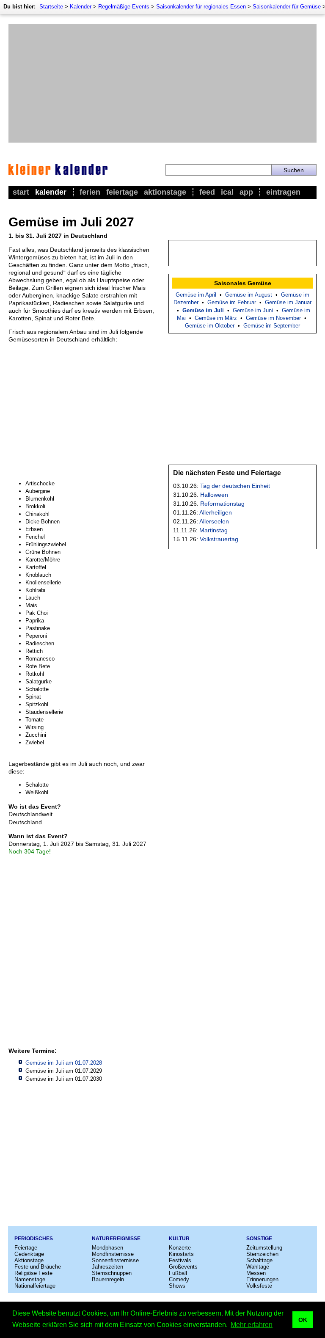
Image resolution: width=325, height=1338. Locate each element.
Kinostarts (181, 1254)
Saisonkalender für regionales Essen (201, 6)
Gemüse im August (248, 295)
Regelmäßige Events (123, 6)
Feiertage (122, 192)
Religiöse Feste (33, 1273)
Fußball (178, 1273)
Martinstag (213, 530)
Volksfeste (259, 1286)
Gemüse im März (216, 318)
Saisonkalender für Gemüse (287, 6)
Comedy (179, 1279)
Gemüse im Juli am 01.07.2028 (63, 1063)
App (246, 192)
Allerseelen (214, 521)
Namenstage (29, 1279)
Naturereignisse (116, 1239)
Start (21, 192)
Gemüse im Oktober (209, 325)
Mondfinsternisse (113, 1254)
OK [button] (302, 1319)
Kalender (80, 6)
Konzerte (180, 1247)
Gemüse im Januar (288, 302)
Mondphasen (107, 1247)
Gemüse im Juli (203, 310)
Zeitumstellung (264, 1247)
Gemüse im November (273, 318)
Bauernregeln (108, 1279)
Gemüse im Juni (253, 310)
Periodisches (33, 1239)
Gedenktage (29, 1254)
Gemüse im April (196, 295)
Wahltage (257, 1267)
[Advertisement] (162, 83)
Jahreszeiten (107, 1267)
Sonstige (259, 1239)
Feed (207, 192)
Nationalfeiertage (34, 1286)
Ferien (90, 192)
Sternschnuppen (112, 1273)
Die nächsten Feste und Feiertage (227, 472)
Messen (256, 1273)
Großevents (183, 1267)
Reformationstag (222, 503)
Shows (177, 1286)
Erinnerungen (262, 1279)
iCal (227, 192)
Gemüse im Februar (231, 302)
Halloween (214, 494)
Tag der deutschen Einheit (235, 485)
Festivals (180, 1260)
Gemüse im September (271, 325)
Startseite (51, 6)
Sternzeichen (262, 1254)
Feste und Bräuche (37, 1267)
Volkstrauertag (219, 539)
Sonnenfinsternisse (115, 1260)
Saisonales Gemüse (242, 283)
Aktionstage (165, 192)
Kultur (179, 1239)
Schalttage (259, 1260)
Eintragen (283, 192)
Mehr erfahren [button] (252, 1324)
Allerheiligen (215, 512)
